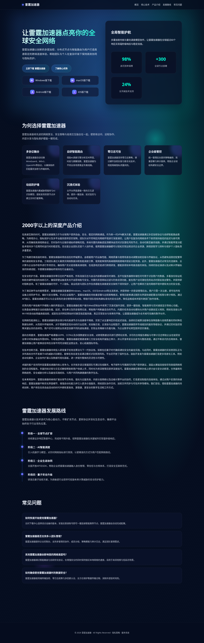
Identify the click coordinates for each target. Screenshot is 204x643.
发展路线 (167, 4)
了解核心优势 (61, 68)
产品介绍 (156, 4)
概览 (136, 4)
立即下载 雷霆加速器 (35, 68)
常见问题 (178, 4)
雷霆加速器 (86, 632)
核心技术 (145, 4)
